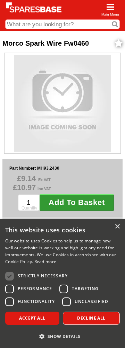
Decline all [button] (91, 318)
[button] (62, 336)
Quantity (29, 208)
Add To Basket (77, 202)
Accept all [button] (32, 318)
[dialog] (62, 283)
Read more (45, 262)
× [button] (117, 226)
